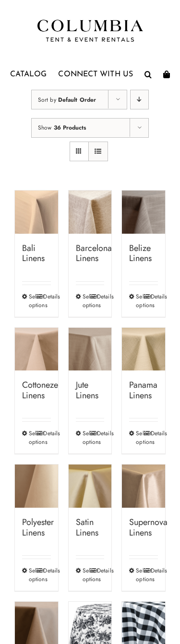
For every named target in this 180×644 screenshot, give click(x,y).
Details (46, 296)
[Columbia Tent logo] (90, 22)
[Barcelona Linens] (90, 212)
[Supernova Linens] (143, 486)
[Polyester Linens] (36, 486)
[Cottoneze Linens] (36, 349)
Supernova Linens (148, 527)
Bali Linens (33, 253)
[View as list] (98, 151)
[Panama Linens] (143, 349)
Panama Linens (143, 390)
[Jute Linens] (90, 349)
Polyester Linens (38, 527)
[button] (148, 74)
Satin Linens (87, 527)
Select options (32, 301)
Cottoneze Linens (40, 390)
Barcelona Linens (94, 253)
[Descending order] (139, 99)
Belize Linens (140, 253)
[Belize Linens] (143, 212)
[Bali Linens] (36, 212)
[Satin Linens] (90, 486)
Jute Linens (87, 390)
